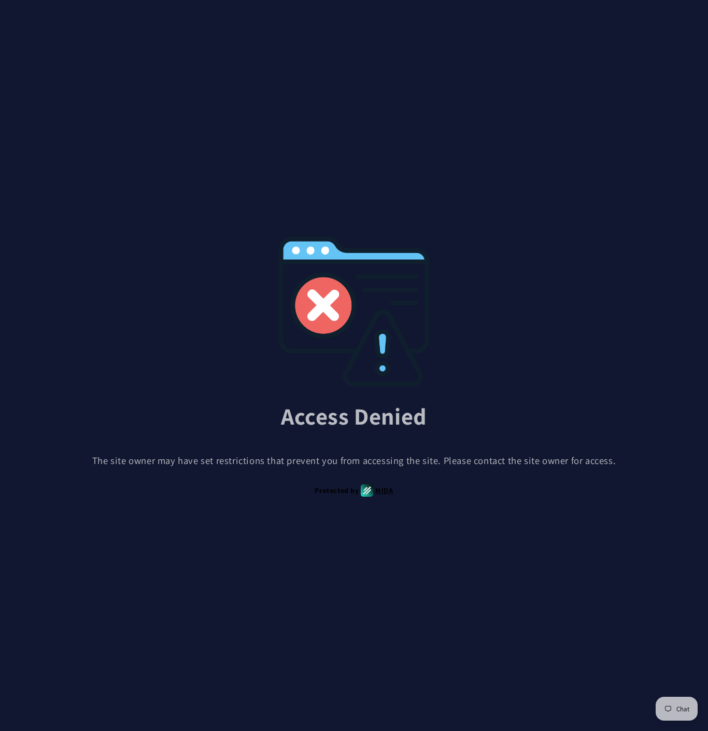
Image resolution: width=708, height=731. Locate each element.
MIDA (384, 490)
